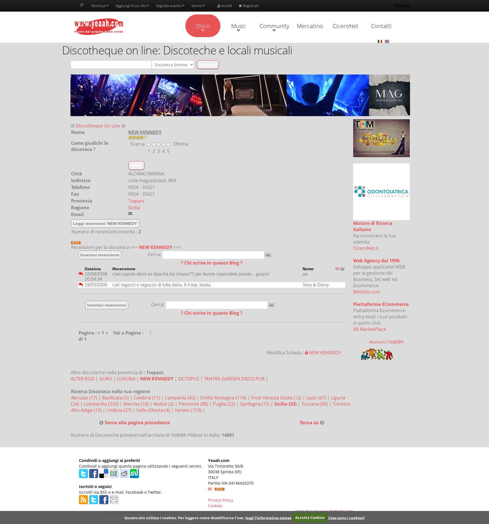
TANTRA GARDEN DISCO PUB (234, 379)
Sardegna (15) (255, 404)
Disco (203, 26)
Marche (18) (136, 404)
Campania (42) (181, 398)
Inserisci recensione (99, 255)
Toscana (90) (315, 404)
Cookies (215, 505)
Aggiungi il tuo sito (130, 5)
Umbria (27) (119, 410)
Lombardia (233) (102, 404)
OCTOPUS (188, 379)
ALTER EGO (82, 379)
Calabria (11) (147, 398)
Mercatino (310, 26)
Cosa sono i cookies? (346, 517)
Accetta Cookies (310, 517)
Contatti (381, 26)
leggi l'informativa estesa (268, 517)
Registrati (250, 5)
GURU (105, 379)
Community (274, 26)
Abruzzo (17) (84, 398)
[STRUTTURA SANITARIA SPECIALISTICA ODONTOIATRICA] (381, 191)
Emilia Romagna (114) (223, 398)
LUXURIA (126, 379)
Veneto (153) (189, 410)
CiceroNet (345, 26)
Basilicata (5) (116, 398)
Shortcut (98, 5)
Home (401, 5)
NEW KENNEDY (155, 247)
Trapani (136, 201)
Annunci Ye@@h (386, 342)
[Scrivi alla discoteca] (130, 213)
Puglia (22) (224, 404)
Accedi (226, 5)
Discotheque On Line (98, 126)
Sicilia (134, 208)
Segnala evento (169, 5)
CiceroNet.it (365, 248)
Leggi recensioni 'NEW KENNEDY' (105, 223)
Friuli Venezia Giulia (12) (277, 398)
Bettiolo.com (366, 292)
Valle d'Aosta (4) (153, 410)
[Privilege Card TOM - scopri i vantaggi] (381, 138)
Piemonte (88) (194, 404)
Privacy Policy (220, 500)
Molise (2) (164, 404)
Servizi (196, 5)
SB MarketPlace (369, 329)
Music (238, 26)
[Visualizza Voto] (240, 137)
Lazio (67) (316, 398)
